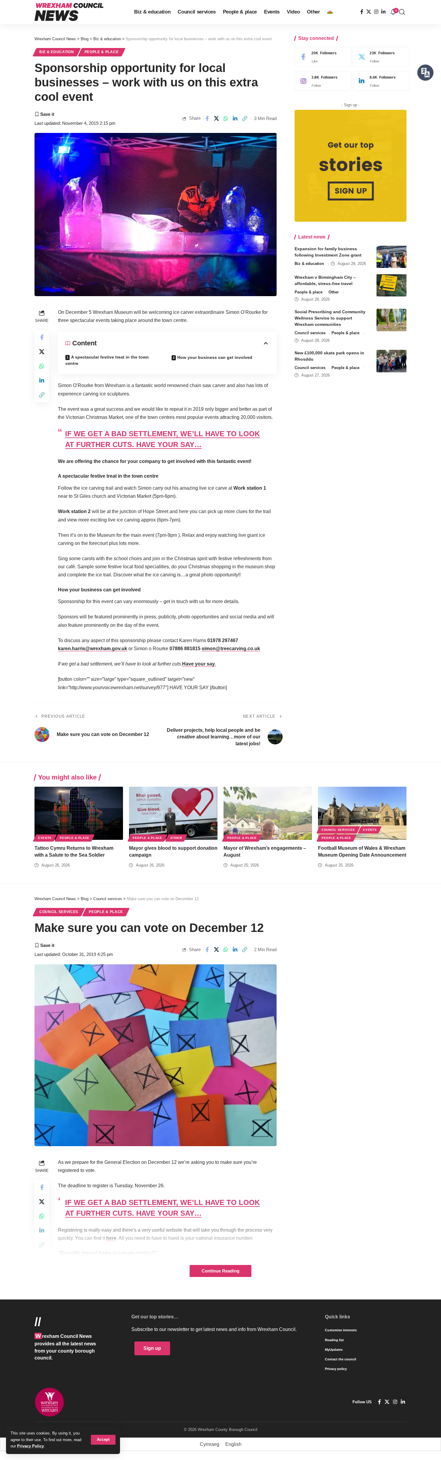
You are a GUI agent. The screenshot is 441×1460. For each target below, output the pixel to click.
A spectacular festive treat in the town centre (107, 360)
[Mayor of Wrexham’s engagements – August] (268, 813)
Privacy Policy (30, 1446)
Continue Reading (220, 1271)
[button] (103, 1440)
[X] (369, 12)
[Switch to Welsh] (330, 12)
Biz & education (56, 52)
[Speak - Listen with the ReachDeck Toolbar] (425, 73)
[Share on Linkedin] (235, 118)
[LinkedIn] (383, 12)
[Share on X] (216, 118)
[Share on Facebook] (207, 118)
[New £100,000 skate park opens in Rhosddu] (391, 361)
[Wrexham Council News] (69, 12)
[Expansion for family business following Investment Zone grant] (391, 256)
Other (333, 292)
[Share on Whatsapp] (226, 118)
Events (45, 838)
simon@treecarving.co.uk (231, 648)
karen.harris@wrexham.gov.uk (92, 648)
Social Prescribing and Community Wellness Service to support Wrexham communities (330, 318)
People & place (102, 52)
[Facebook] (362, 12)
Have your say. (199, 663)
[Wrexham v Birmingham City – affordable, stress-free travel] (391, 285)
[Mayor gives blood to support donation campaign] (173, 813)
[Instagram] (376, 12)
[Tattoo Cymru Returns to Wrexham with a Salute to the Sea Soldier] (78, 813)
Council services (310, 333)
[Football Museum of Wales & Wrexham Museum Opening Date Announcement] (362, 813)
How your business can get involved (214, 357)
